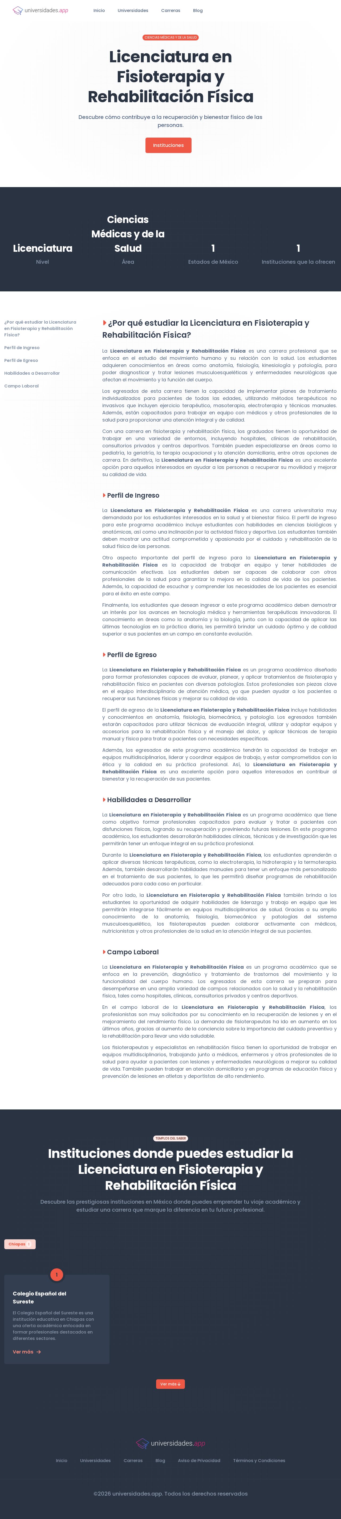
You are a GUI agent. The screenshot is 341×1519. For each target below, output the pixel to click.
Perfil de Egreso (21, 360)
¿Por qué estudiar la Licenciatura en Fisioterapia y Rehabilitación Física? (40, 328)
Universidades (133, 10)
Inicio (99, 10)
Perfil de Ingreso (22, 348)
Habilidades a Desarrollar (32, 373)
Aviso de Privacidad (199, 1461)
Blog (198, 10)
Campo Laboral (21, 386)
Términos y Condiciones (259, 1461)
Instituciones (168, 145)
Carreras (170, 10)
